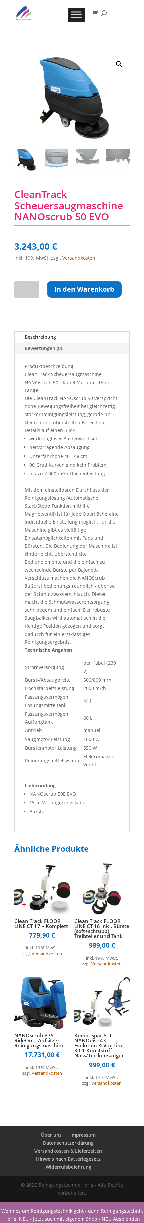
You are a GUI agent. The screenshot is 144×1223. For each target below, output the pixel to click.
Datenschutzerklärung (68, 1143)
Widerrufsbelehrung (68, 1167)
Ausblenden (126, 1219)
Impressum (83, 1134)
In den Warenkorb (84, 289)
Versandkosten (78, 258)
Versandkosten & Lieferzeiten (68, 1151)
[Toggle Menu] (76, 14)
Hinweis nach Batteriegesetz (68, 1159)
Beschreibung (40, 337)
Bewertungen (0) (43, 348)
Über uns (51, 1134)
